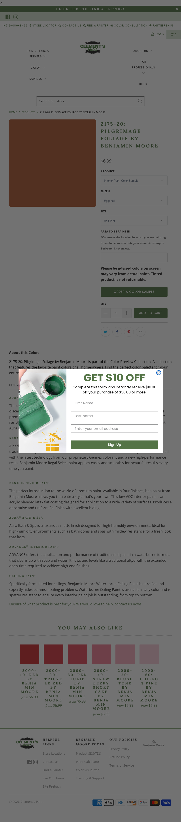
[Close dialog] (158, 372)
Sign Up (114, 444)
